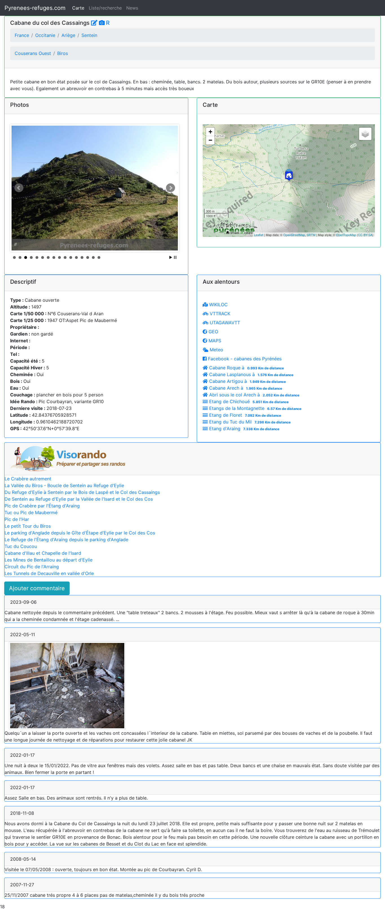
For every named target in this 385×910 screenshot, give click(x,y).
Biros (62, 53)
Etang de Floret (244, 415)
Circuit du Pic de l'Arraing (32, 566)
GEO (212, 331)
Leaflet (258, 234)
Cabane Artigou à (247, 381)
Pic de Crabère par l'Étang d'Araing (42, 506)
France (22, 35)
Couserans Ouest (33, 53)
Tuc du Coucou (21, 546)
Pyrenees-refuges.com (35, 8)
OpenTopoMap (346, 234)
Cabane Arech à (245, 388)
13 (82, 257)
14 (87, 257)
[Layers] (365, 134)
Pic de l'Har (17, 519)
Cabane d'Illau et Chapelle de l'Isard (43, 553)
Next (170, 187)
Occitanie (45, 35)
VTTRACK (219, 313)
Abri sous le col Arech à (253, 395)
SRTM (311, 234)
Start (170, 257)
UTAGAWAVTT (224, 322)
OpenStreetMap (294, 234)
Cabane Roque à (246, 367)
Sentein (89, 35)
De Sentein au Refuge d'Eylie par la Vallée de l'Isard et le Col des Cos (79, 499)
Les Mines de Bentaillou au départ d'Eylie (48, 560)
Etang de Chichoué (248, 401)
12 (76, 257)
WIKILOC (218, 304)
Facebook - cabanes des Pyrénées (244, 358)
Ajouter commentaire (37, 588)
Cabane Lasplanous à (250, 374)
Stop (175, 257)
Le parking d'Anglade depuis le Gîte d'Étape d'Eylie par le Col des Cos (80, 533)
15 (93, 257)
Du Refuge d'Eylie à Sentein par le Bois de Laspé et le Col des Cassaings (82, 492)
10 (65, 257)
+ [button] (210, 131)
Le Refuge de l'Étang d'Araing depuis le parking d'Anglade (66, 539)
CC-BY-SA (365, 234)
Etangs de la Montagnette (254, 408)
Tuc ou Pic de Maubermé (31, 512)
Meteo (215, 349)
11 (70, 257)
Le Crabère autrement (28, 478)
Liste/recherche (105, 8)
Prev (18, 187)
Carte (78, 8)
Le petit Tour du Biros (28, 526)
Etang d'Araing (243, 428)
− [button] (210, 140)
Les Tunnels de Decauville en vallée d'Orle (49, 573)
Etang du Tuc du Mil (249, 422)
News (132, 8)
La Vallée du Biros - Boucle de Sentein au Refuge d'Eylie (64, 485)
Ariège (68, 35)
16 (99, 257)
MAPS (214, 340)
